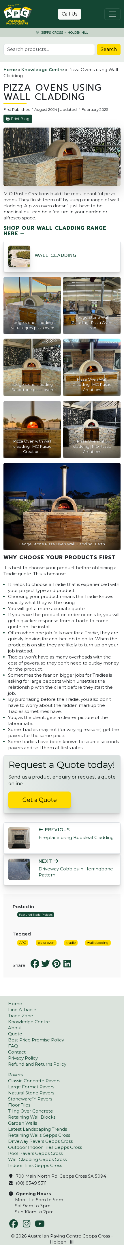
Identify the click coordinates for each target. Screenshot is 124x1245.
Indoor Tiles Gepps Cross (35, 1165)
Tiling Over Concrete (30, 1111)
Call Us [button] (69, 14)
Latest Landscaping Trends (37, 1129)
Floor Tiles (19, 1105)
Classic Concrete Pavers (34, 1080)
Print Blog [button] (20, 119)
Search (109, 49)
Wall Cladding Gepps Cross (37, 1159)
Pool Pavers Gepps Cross (35, 1153)
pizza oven (46, 943)
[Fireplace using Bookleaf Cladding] (19, 837)
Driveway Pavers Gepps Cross (40, 1141)
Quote (15, 1034)
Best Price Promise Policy (36, 1040)
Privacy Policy (23, 1058)
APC (22, 943)
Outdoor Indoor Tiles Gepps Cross (45, 1147)
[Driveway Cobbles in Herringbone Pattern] (19, 869)
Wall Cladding (55, 255)
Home (10, 69)
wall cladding (97, 943)
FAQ (13, 1046)
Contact (17, 1052)
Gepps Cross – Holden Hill (64, 32)
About (15, 1027)
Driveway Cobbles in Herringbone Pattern (76, 868)
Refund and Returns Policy (37, 1064)
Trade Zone (20, 1015)
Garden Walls (22, 1123)
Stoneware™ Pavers (30, 1099)
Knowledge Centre (42, 69)
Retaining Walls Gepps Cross (39, 1135)
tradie (71, 943)
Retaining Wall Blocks (31, 1117)
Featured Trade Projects (35, 914)
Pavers (15, 1074)
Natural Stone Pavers (31, 1093)
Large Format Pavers (31, 1087)
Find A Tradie (22, 1009)
